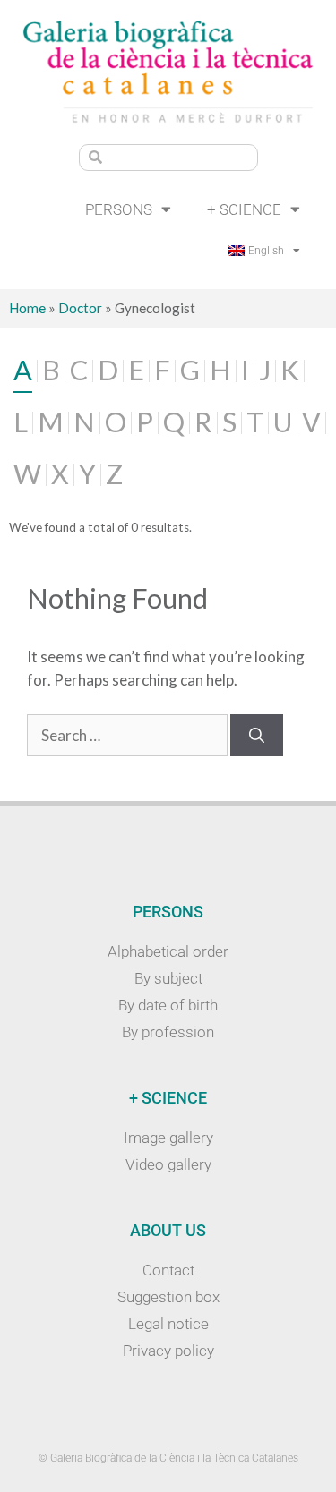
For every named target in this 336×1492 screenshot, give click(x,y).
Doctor (80, 308)
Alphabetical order (168, 951)
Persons (118, 209)
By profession (168, 1032)
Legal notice (168, 1324)
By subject (168, 978)
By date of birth (168, 1005)
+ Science (244, 209)
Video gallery (168, 1164)
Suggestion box (168, 1297)
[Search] (256, 735)
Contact (168, 1270)
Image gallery (168, 1138)
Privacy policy (168, 1351)
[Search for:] (128, 735)
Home (27, 308)
